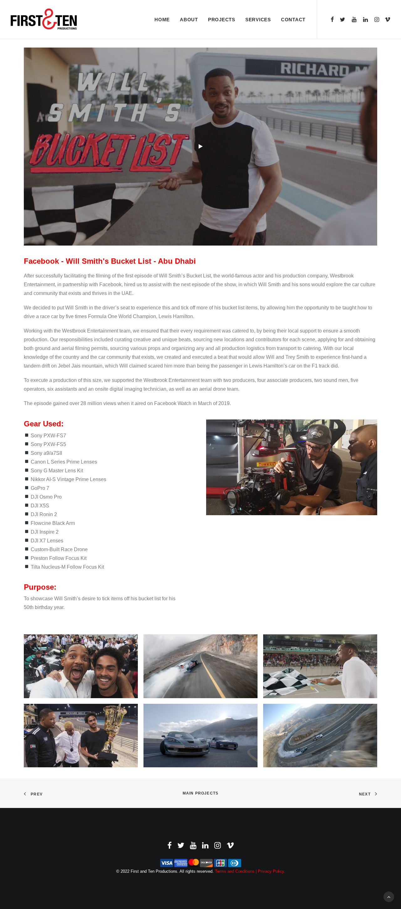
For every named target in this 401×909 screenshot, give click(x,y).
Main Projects (201, 793)
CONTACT (293, 19)
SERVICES (258, 19)
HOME (162, 19)
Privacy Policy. (271, 871)
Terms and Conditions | (236, 871)
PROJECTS (221, 19)
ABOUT (189, 19)
